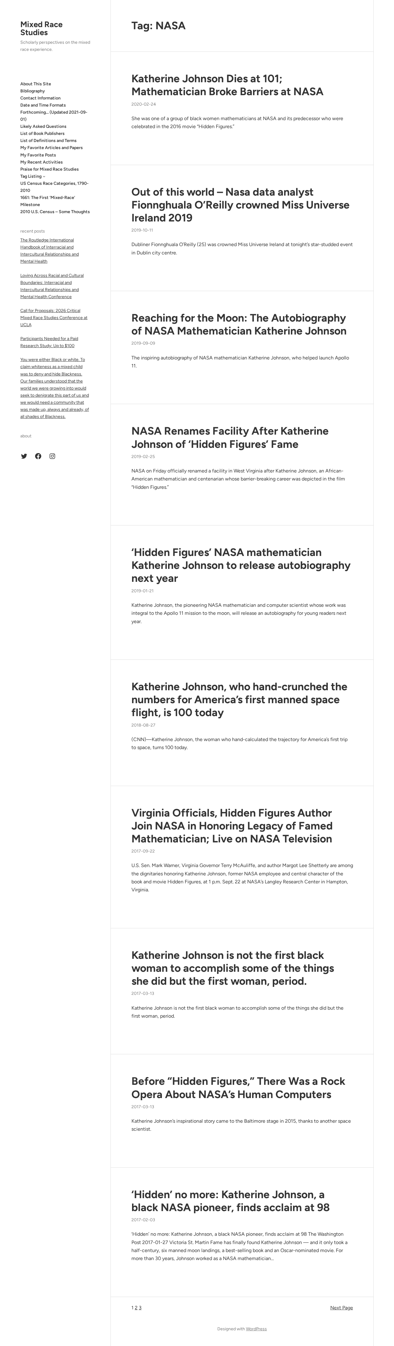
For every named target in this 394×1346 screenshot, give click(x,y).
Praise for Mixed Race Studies (49, 169)
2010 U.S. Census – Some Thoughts (55, 211)
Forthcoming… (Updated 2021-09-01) (53, 116)
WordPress (256, 1329)
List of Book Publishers (42, 133)
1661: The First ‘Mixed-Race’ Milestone (47, 201)
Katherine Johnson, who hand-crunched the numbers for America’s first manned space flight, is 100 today (239, 699)
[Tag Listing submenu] (44, 176)
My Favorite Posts (38, 154)
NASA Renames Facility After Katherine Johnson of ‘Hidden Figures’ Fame (230, 437)
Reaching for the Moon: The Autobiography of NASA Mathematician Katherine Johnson (239, 324)
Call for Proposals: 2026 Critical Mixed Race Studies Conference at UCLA (53, 317)
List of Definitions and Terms (48, 140)
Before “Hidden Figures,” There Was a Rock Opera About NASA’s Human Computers (238, 1088)
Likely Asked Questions (43, 126)
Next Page (341, 1308)
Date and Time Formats (43, 104)
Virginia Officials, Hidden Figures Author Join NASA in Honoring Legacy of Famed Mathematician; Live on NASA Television (232, 825)
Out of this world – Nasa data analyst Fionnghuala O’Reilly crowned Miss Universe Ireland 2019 (240, 204)
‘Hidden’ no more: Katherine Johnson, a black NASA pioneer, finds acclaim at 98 (230, 1201)
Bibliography (32, 90)
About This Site (35, 83)
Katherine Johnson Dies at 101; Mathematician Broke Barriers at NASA (227, 85)
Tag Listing (31, 176)
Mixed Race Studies (41, 28)
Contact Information (40, 97)
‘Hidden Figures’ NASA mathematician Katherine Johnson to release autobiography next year (241, 565)
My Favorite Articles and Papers (51, 147)
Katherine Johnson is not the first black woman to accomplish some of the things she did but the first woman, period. (232, 968)
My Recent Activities (41, 161)
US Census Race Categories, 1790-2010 (54, 187)
